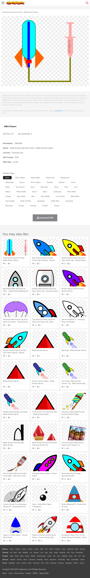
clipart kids (50, 178)
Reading (40, 559)
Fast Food (36, 563)
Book (25, 559)
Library (82, 559)
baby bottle (75, 196)
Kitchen (75, 563)
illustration (41, 201)
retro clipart (20, 178)
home (71, 556)
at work (45, 206)
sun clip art (20, 187)
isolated (62, 182)
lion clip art (60, 196)
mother (33, 556)
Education (53, 559)
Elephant (62, 552)
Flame (51, 549)
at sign (21, 206)
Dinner (82, 563)
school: (5, 559)
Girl (80, 556)
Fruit (42, 563)
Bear (15, 552)
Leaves (24, 549)
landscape (57, 192)
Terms (11, 573)
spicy (33, 187)
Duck (50, 552)
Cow (41, 552)
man (33, 196)
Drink (29, 563)
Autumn (17, 549)
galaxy (56, 206)
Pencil (46, 559)
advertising (9, 182)
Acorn (12, 549)
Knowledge (75, 559)
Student (12, 559)
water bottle (35, 178)
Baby (16, 556)
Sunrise (82, 549)
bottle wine (55, 201)
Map (68, 559)
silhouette (44, 187)
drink (7, 178)
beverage (9, 206)
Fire (46, 549)
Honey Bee (79, 552)
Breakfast (12, 563)
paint (66, 187)
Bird (20, 552)
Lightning (70, 549)
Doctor (49, 556)
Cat (31, 552)
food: (4, 563)
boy (83, 556)
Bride (21, 556)
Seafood (61, 563)
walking (64, 556)
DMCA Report (10, 126)
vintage (8, 196)
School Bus (61, 559)
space (34, 192)
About (4, 573)
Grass (64, 549)
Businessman (41, 556)
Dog (46, 552)
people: (5, 556)
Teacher (19, 559)
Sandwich (53, 563)
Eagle (56, 552)
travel (73, 182)
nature (7, 192)
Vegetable (68, 563)
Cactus (30, 549)
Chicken (36, 552)
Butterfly (25, 552)
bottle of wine (26, 201)
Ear (54, 556)
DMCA (35, 573)
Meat (47, 563)
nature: (5, 549)
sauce (22, 182)
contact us (58, 111)
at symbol (69, 201)
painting (50, 182)
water (7, 187)
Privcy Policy (19, 573)
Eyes (58, 556)
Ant (11, 552)
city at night (9, 201)
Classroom (31, 559)
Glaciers (57, 549)
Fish (68, 552)
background (64, 178)
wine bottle (71, 192)
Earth (41, 549)
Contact (28, 573)
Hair (75, 556)
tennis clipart (35, 182)
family (27, 556)
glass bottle (45, 196)
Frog (72, 552)
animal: (5, 552)
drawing (33, 206)
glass (56, 187)
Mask (11, 556)
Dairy (18, 563)
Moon (76, 549)
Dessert (23, 563)
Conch (36, 549)
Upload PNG (44, 573)
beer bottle (21, 196)
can (75, 187)
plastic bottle (21, 192)
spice (45, 192)
